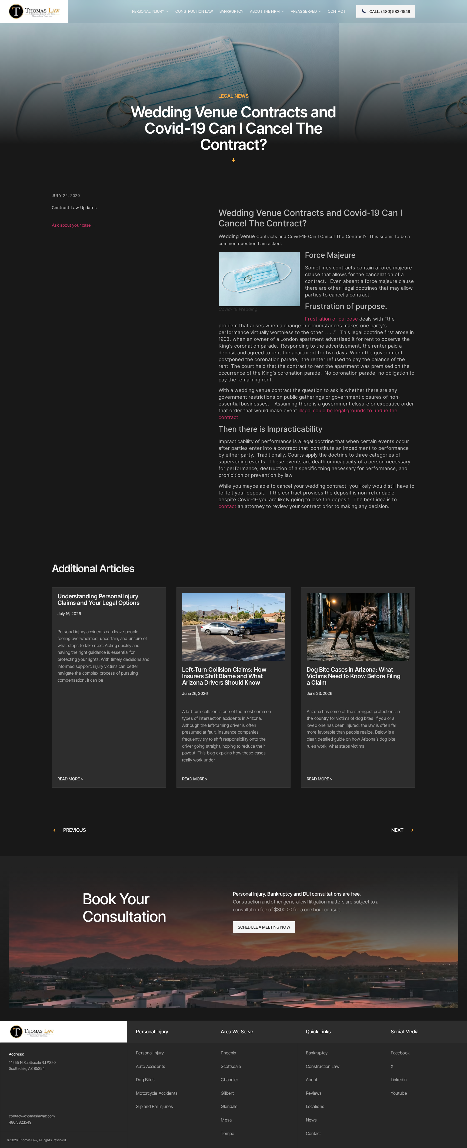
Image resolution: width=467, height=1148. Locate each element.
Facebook (400, 1052)
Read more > (70, 778)
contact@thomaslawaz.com (32, 1116)
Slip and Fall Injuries (154, 1106)
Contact (313, 1133)
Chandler (229, 1079)
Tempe (227, 1133)
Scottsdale (231, 1066)
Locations (315, 1106)
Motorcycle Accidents (157, 1093)
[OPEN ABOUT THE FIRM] (282, 11)
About (312, 1079)
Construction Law (322, 1066)
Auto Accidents (150, 1066)
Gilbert (227, 1093)
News (311, 1120)
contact (227, 506)
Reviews (314, 1093)
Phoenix (228, 1052)
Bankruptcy (317, 1052)
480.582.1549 (20, 1122)
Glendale (229, 1106)
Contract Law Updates (74, 207)
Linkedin (399, 1079)
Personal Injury (150, 1052)
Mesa (226, 1120)
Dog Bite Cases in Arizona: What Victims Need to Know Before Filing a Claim (354, 676)
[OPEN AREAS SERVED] (319, 11)
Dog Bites (145, 1079)
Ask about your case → (74, 225)
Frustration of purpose (331, 319)
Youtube (399, 1093)
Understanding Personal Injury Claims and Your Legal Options (98, 599)
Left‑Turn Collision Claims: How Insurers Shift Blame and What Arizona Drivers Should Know (224, 676)
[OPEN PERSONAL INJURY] (167, 11)
